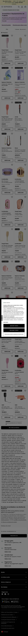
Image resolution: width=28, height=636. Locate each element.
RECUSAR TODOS (14, 330)
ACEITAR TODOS (14, 325)
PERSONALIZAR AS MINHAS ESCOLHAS (14, 334)
